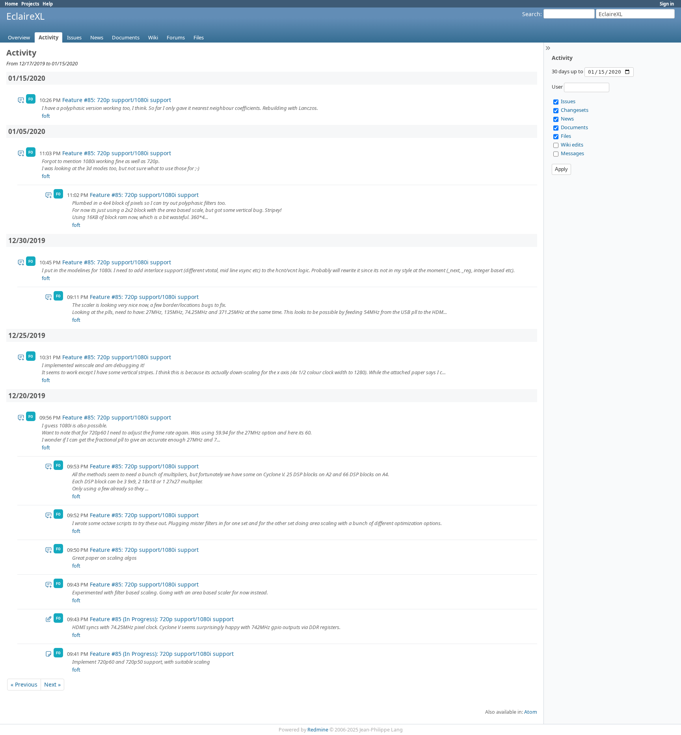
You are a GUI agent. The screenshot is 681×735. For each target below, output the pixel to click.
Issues (74, 37)
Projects (30, 4)
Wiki (153, 37)
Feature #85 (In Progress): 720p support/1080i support (162, 619)
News (96, 37)
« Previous (24, 684)
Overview (19, 37)
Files (199, 37)
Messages (572, 153)
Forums (176, 37)
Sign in (667, 4)
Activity (48, 37)
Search (531, 14)
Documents (126, 37)
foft (46, 115)
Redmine (317, 729)
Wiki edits (572, 144)
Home (11, 4)
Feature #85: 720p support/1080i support (116, 100)
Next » (52, 684)
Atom (530, 712)
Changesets (574, 109)
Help (48, 4)
